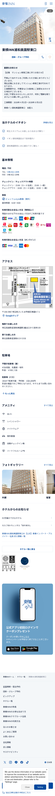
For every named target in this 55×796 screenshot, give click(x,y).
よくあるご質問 (9, 731)
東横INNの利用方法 (11, 721)
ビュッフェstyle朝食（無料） (18, 199)
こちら (26, 636)
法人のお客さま (9, 727)
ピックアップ (9, 696)
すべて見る (48, 405)
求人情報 (7, 747)
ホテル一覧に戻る (27, 549)
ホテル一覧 (21, 677)
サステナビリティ (10, 751)
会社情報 (7, 742)
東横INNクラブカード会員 (14, 716)
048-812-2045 (13, 171)
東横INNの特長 (9, 706)
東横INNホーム (8, 677)
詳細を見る (48, 122)
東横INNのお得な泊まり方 (14, 711)
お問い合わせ (9, 736)
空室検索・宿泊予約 (11, 686)
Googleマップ (12, 315)
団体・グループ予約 (20, 57)
